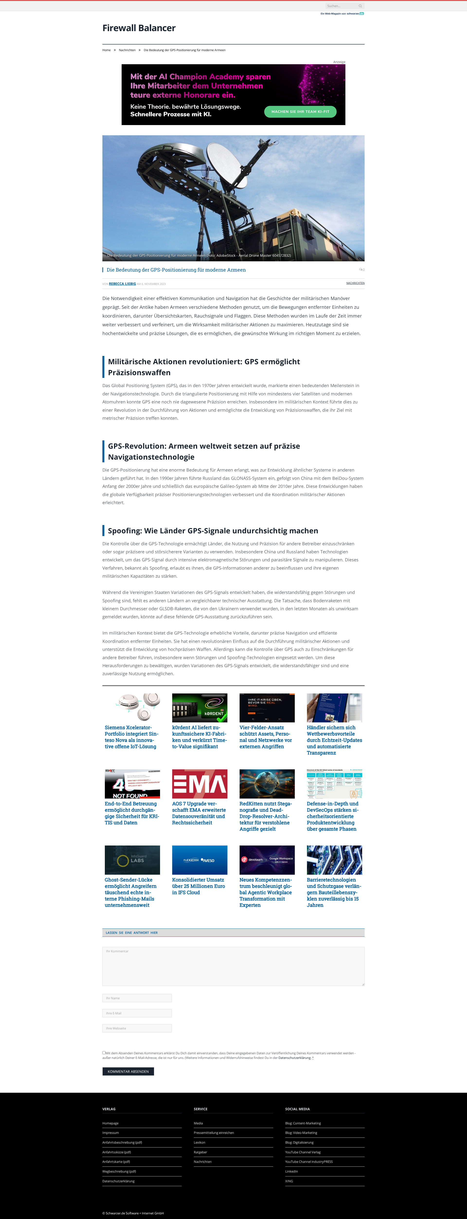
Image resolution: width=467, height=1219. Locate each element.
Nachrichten (355, 283)
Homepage (110, 1123)
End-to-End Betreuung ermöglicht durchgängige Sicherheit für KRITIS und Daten (132, 813)
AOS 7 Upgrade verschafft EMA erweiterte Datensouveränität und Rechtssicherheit (199, 813)
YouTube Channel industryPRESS (309, 1161)
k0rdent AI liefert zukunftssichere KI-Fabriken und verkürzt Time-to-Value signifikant (199, 736)
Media (198, 1123)
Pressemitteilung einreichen (214, 1132)
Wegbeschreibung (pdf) (119, 1171)
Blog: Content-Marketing (303, 1123)
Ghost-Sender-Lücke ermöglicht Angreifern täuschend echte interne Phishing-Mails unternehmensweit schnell (131, 892)
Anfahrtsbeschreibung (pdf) (122, 1142)
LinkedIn (291, 1171)
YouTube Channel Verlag (303, 1152)
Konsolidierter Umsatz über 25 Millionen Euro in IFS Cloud (198, 885)
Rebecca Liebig (122, 283)
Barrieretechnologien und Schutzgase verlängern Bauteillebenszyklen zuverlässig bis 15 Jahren (334, 892)
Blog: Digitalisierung (299, 1142)
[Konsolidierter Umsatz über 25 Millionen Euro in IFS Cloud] (199, 860)
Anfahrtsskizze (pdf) (116, 1152)
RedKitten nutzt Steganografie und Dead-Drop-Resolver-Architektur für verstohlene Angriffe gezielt (266, 816)
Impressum (110, 1132)
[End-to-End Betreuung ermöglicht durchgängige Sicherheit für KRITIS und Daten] (132, 784)
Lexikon (199, 1142)
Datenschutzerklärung (294, 1057)
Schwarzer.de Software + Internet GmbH (135, 1213)
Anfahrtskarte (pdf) (116, 1161)
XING (289, 1181)
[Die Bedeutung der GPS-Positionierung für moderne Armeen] (233, 199)
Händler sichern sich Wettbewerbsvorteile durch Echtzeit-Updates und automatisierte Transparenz (334, 740)
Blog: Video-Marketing (301, 1132)
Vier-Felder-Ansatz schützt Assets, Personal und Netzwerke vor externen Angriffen (266, 736)
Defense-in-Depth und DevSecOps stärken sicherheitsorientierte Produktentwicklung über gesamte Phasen (333, 816)
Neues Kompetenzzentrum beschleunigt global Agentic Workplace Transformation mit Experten (266, 892)
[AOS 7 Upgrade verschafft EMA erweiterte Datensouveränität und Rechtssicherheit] (199, 784)
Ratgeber (200, 1152)
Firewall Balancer (139, 27)
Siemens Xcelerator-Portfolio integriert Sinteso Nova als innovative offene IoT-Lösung (132, 736)
